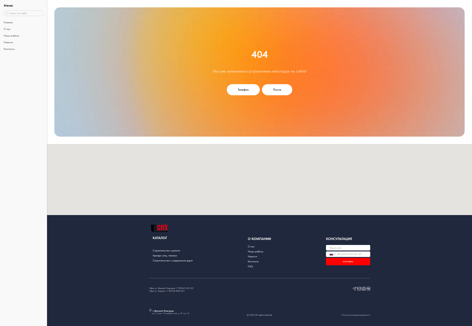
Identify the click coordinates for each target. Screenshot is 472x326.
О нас (7, 29)
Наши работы (11, 35)
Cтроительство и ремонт (166, 250)
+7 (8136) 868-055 (175, 291)
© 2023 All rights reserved (259, 315)
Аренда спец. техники (165, 255)
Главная (8, 22)
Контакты (9, 48)
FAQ (250, 266)
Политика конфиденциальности (355, 315)
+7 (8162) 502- (183, 288)
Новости (8, 42)
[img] (368, 289)
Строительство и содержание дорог (173, 260)
